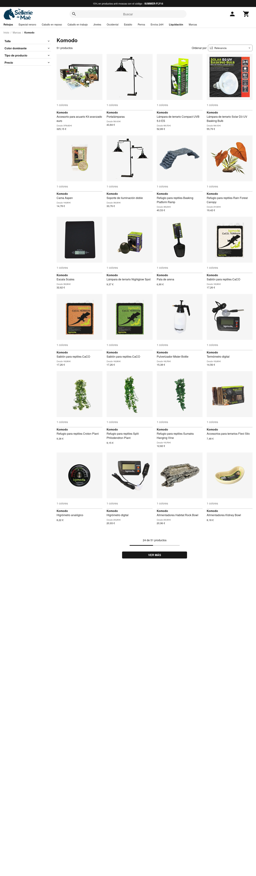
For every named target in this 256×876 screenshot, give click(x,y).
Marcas (193, 24)
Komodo (62, 112)
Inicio (6, 32)
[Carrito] (246, 13)
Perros (141, 24)
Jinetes (97, 24)
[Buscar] (74, 14)
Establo (128, 24)
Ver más (154, 555)
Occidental (112, 24)
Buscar (128, 14)
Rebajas (8, 24)
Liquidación (176, 24)
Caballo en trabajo (78, 24)
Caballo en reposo (52, 24)
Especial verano (27, 24)
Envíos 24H (157, 24)
